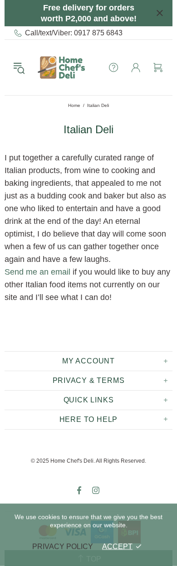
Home (74, 105)
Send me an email (37, 271)
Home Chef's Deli (61, 67)
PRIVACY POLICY (62, 546)
